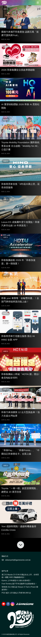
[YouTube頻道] (4, 604)
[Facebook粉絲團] (8, 604)
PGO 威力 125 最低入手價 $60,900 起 (16, 593)
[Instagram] (13, 604)
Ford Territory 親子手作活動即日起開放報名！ (19, 584)
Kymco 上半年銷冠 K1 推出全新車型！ (16, 580)
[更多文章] (20, 544)
